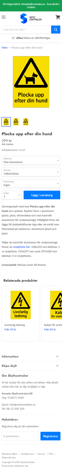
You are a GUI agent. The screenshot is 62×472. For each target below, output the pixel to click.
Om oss (41, 453)
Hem (4, 47)
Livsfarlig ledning (14, 324)
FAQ (51, 453)
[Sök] (55, 30)
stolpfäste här (21, 246)
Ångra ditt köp (9, 457)
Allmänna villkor (9, 453)
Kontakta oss (27, 453)
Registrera (50, 436)
